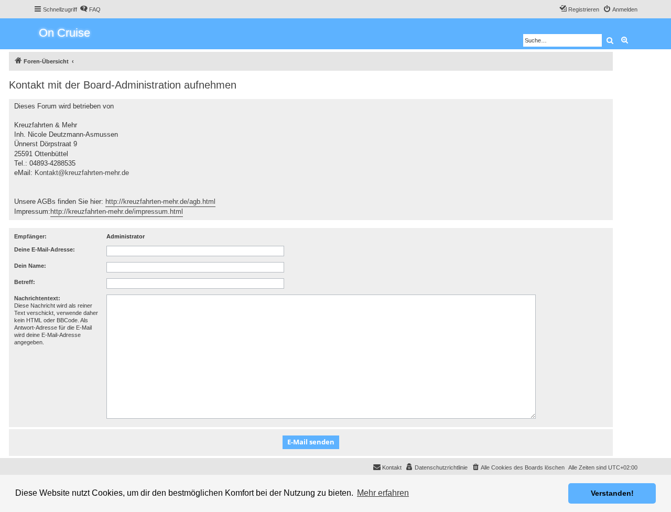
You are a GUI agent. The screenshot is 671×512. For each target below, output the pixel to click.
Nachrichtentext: (37, 298)
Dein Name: (30, 266)
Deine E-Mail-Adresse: (44, 249)
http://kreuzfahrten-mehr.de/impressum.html (116, 211)
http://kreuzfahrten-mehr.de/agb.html (160, 201)
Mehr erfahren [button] (383, 492)
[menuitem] (90, 9)
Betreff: (24, 282)
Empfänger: (30, 236)
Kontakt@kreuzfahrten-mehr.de (82, 173)
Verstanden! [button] (612, 493)
